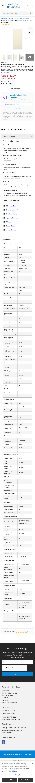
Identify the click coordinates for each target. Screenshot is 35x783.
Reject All (9, 779)
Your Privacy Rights (17, 775)
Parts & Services (7, 695)
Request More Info (19, 88)
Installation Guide (11, 214)
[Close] (33, 763)
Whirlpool (10, 81)
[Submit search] (31, 13)
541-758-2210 (11, 717)
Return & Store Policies (10, 703)
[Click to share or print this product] (30, 28)
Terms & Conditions (17, 760)
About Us (5, 698)
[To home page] (13, 5)
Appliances (4, 18)
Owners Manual (11, 230)
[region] (17, 772)
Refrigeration (11, 18)
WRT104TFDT (9, 83)
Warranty (9, 222)
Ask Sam (17, 109)
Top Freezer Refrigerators (22, 18)
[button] (3, 5)
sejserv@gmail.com (13, 719)
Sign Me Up (17, 674)
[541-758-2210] (32, 5)
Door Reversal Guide (12, 210)
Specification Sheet (12, 218)
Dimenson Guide (11, 206)
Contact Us (5, 700)
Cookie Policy (14, 771)
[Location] (27, 5)
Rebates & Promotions (9, 693)
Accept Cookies (25, 779)
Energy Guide (10, 226)
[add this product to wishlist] (30, 33)
